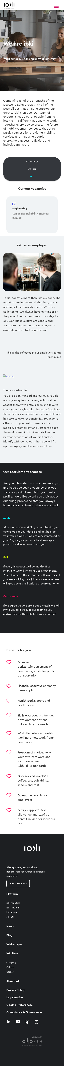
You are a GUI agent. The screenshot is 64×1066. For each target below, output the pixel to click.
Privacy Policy (15, 990)
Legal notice (14, 997)
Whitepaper (14, 944)
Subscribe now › (18, 883)
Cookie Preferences (19, 1005)
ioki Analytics (13, 903)
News (10, 926)
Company (11, 962)
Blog (9, 935)
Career (9, 972)
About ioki (13, 981)
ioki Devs (12, 953)
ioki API (10, 917)
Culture (10, 967)
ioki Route (11, 912)
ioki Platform (12, 908)
